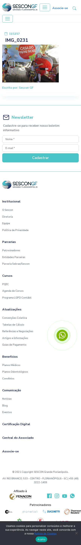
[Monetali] (29, 511)
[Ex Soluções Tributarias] (8, 511)
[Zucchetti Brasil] (51, 511)
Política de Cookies (45, 533)
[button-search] (74, 8)
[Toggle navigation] (45, 7)
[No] (76, 533)
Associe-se (60, 8)
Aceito (41, 539)
